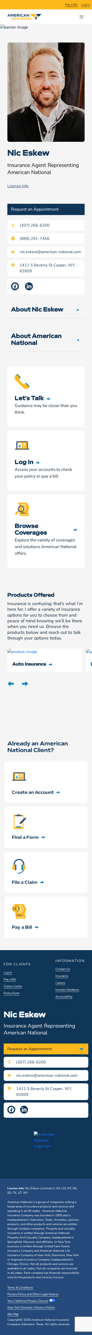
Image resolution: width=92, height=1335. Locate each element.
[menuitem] (71, 4)
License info (17, 186)
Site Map (13, 1314)
